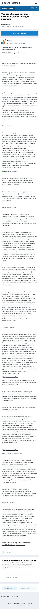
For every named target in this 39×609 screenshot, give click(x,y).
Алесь (8, 24)
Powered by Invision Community (19, 606)
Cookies (30, 603)
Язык (8, 603)
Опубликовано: (16, 43)
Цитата (9, 552)
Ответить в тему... (12, 577)
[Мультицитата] (3, 552)
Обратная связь (19, 603)
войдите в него (13, 567)
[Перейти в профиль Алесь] (4, 42)
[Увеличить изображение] (10, 171)
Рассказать (10, 588)
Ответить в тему (19, 33)
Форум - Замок (11, 2)
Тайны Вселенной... (18, 26)
